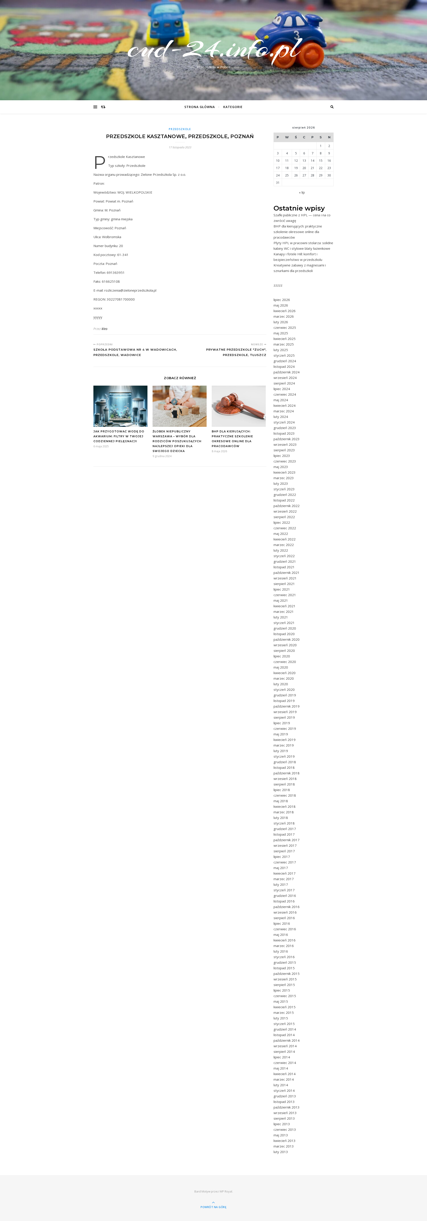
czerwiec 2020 (285, 661)
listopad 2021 (284, 567)
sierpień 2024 (284, 383)
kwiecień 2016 (285, 940)
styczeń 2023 (284, 489)
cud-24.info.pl (213, 47)
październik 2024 (287, 372)
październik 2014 (287, 1040)
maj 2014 (281, 1068)
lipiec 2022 (282, 522)
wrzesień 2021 (285, 578)
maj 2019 (281, 734)
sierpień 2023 (284, 450)
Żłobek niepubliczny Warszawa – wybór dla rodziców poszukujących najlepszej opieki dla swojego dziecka (177, 441)
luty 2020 (281, 684)
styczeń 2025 (284, 355)
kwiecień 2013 (285, 1140)
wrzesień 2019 (285, 712)
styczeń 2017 (284, 890)
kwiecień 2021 (285, 606)
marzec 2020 (284, 678)
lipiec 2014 (282, 1057)
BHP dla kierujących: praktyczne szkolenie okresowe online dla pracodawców (298, 231)
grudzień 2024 (285, 361)
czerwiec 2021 (285, 595)
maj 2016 (281, 934)
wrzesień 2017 (285, 845)
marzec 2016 (284, 945)
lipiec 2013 (282, 1124)
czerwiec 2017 (285, 862)
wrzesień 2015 (285, 979)
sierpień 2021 (284, 583)
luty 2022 (281, 550)
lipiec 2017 (282, 856)
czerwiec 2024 (285, 394)
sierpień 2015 (284, 984)
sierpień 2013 (284, 1118)
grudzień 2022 (285, 494)
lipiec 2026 (282, 299)
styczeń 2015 (284, 1023)
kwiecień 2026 (285, 311)
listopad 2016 (284, 901)
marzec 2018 (284, 812)
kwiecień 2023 (285, 472)
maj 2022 (281, 533)
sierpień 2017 (284, 851)
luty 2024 (281, 416)
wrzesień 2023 (285, 444)
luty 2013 (281, 1151)
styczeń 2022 (284, 556)
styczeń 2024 (284, 422)
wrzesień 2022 (285, 511)
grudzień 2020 (285, 628)
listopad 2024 (284, 366)
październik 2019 (287, 706)
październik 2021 (287, 572)
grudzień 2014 (285, 1029)
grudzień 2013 (285, 1096)
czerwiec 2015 (285, 996)
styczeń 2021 (284, 622)
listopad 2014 (284, 1035)
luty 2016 (281, 951)
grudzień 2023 (285, 427)
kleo (104, 329)
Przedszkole (180, 129)
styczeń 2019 (284, 756)
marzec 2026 (284, 316)
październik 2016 (287, 906)
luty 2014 (281, 1085)
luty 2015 (281, 1018)
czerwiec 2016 (285, 929)
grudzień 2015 (285, 962)
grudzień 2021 (285, 561)
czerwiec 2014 (285, 1062)
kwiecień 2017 (285, 873)
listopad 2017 (284, 834)
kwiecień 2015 (285, 1007)
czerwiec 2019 (285, 728)
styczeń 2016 (284, 957)
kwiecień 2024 (285, 405)
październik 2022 (287, 505)
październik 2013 (287, 1107)
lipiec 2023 (282, 455)
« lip (302, 192)
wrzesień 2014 (285, 1046)
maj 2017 (281, 867)
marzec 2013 (284, 1146)
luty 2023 (281, 483)
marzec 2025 (284, 344)
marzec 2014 (284, 1079)
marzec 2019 (284, 745)
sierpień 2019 (284, 717)
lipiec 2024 (282, 389)
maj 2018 (281, 801)
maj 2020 (281, 667)
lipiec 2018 (282, 789)
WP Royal (226, 1191)
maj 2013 (281, 1135)
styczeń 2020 (284, 689)
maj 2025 (281, 333)
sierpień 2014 (284, 1051)
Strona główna (199, 107)
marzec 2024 (284, 411)
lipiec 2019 (282, 723)
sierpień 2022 (284, 517)
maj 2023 (281, 466)
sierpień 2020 (284, 650)
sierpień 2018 (284, 784)
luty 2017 (281, 884)
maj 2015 (281, 1001)
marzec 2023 (284, 478)
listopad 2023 (284, 433)
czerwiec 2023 (285, 461)
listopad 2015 (284, 968)
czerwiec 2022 (285, 528)
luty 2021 (281, 617)
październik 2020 (287, 639)
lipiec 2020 (282, 656)
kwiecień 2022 (285, 539)
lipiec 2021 (282, 589)
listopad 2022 (284, 500)
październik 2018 (287, 773)
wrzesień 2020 (285, 645)
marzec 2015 (284, 1012)
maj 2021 (281, 600)
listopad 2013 (284, 1101)
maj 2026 (281, 305)
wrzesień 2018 (285, 778)
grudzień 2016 (285, 895)
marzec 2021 (284, 611)
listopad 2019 (284, 700)
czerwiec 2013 (285, 1129)
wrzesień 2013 (285, 1113)
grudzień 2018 (285, 762)
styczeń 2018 (284, 823)
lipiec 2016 (282, 923)
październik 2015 (287, 973)
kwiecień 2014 (285, 1074)
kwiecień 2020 (285, 673)
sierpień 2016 (284, 918)
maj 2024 (281, 400)
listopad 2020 (284, 634)
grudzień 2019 (285, 695)
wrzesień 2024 (285, 377)
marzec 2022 (284, 544)
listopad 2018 (284, 767)
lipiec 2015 (282, 990)
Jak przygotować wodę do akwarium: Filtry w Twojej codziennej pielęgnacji (118, 436)
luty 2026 (281, 322)
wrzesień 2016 (285, 912)
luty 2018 (281, 817)
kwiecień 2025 (285, 338)
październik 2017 (287, 840)
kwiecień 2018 (285, 806)
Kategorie (233, 107)
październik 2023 (287, 439)
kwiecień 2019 (285, 739)
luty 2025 (281, 350)
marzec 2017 (284, 879)
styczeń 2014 (284, 1090)
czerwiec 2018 (285, 795)
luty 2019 (281, 751)
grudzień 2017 (285, 828)
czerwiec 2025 (285, 327)
